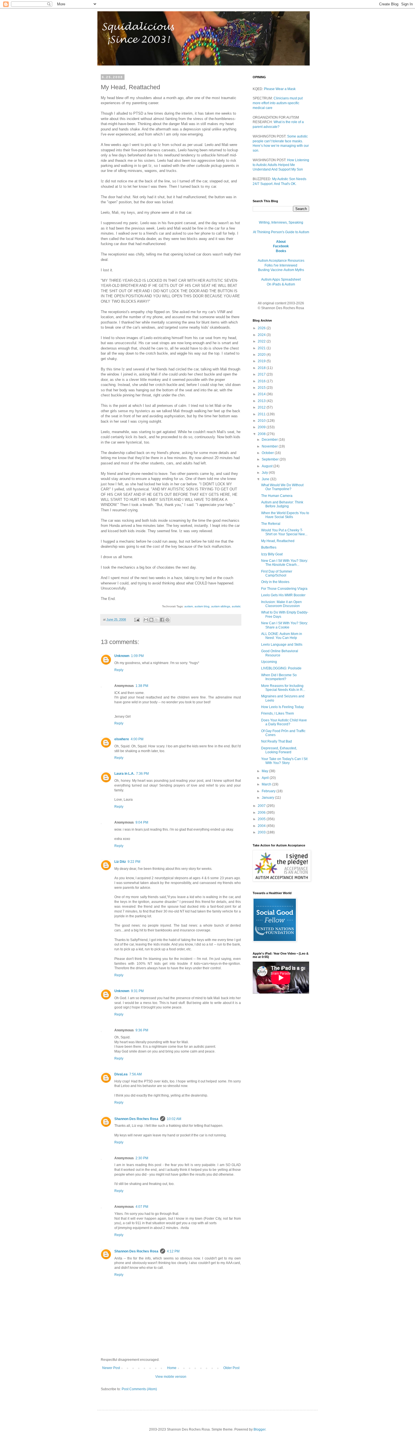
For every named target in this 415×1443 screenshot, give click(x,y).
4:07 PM (142, 1207)
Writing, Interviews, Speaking (281, 222)
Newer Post (111, 1368)
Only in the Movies (275, 582)
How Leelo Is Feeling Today (282, 707)
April (266, 778)
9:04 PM (142, 822)
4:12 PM (173, 1251)
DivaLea (121, 1074)
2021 (262, 348)
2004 (262, 826)
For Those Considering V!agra (284, 589)
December (270, 440)
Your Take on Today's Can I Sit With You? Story (284, 761)
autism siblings (220, 606)
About (281, 242)
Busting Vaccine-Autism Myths (281, 270)
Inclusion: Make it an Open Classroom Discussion (281, 604)
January (268, 798)
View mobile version (170, 1377)
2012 (262, 407)
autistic (236, 606)
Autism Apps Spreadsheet (281, 279)
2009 (262, 427)
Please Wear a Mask (280, 89)
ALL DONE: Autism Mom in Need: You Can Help (281, 636)
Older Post (231, 1368)
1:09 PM (137, 656)
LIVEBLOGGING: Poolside (281, 668)
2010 (262, 421)
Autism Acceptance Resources (281, 261)
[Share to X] (157, 620)
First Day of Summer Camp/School (276, 573)
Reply (118, 670)
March (267, 784)
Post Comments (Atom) (139, 1389)
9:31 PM (137, 991)
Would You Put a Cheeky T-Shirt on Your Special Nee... (284, 532)
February (269, 791)
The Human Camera (276, 496)
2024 (262, 335)
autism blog (202, 606)
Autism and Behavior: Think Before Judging (282, 504)
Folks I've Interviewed (281, 265)
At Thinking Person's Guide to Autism (281, 232)
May (265, 771)
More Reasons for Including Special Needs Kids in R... (283, 688)
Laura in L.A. (124, 774)
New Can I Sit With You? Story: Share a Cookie (284, 625)
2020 (262, 355)
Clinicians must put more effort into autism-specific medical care (278, 103)
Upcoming (269, 662)
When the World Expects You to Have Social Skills (285, 515)
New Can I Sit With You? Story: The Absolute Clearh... (284, 563)
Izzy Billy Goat (272, 554)
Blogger (259, 1429)
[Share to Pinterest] (167, 620)
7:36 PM (142, 774)
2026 (262, 328)
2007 (262, 806)
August (267, 466)
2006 (262, 813)
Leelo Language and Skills (281, 645)
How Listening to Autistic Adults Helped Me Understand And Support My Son (281, 165)
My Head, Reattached (277, 541)
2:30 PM (142, 1158)
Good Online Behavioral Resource (279, 653)
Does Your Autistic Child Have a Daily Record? (284, 722)
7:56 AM (135, 1074)
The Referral (270, 524)
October (268, 453)
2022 (262, 341)
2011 (262, 414)
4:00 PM (137, 739)
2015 (262, 388)
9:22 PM (134, 862)
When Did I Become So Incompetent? (279, 677)
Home (171, 1368)
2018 (262, 368)
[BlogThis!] (151, 620)
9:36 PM (142, 1030)
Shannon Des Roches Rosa (136, 1119)
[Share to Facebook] (162, 620)
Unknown (121, 656)
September (270, 459)
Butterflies (268, 547)
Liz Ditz (120, 862)
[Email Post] (136, 619)
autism (188, 606)
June (266, 479)
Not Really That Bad (276, 741)
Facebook (281, 246)
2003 (262, 832)
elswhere (121, 739)
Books (281, 251)
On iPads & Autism (281, 284)
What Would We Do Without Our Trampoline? (282, 487)
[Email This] (146, 620)
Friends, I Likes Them (277, 713)
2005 (262, 819)
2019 (262, 361)
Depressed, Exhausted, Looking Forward (279, 750)
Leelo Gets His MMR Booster (283, 595)
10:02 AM (174, 1119)
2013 (262, 401)
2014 (262, 394)
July (265, 473)
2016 (262, 381)
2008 (262, 434)
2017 (262, 374)
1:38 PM (142, 686)
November (270, 446)
